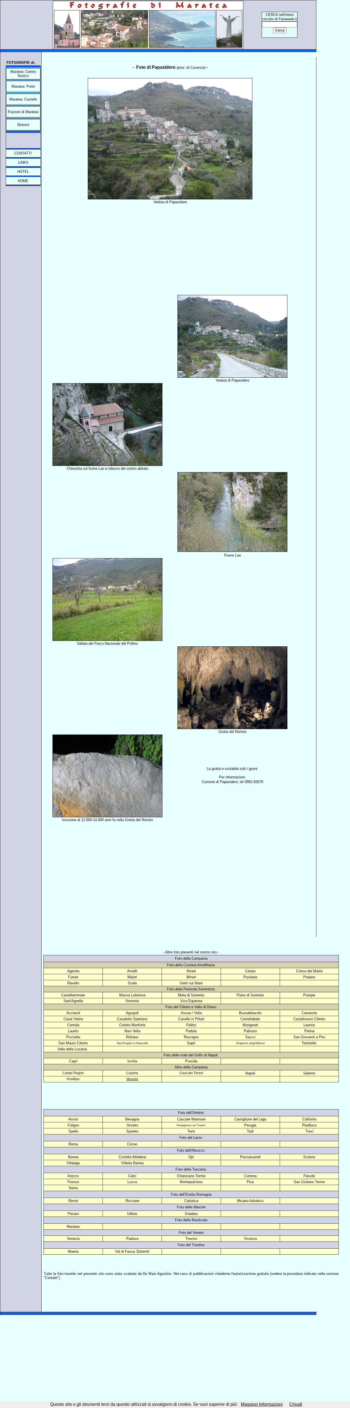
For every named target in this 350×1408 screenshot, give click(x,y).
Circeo (132, 1144)
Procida (191, 1061)
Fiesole (309, 1176)
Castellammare (73, 995)
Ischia (132, 1061)
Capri (73, 1061)
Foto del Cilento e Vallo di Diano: (191, 1007)
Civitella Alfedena (132, 1157)
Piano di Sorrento (250, 995)
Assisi (73, 1119)
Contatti (51, 1278)
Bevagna (132, 1119)
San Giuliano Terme (309, 1182)
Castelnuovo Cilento (309, 1019)
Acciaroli (73, 1013)
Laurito (73, 1031)
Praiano (309, 977)
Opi (191, 1157)
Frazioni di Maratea (23, 112)
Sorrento (132, 1001)
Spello (73, 1131)
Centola (73, 1025)
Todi (250, 1131)
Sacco (250, 1037)
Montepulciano (191, 1182)
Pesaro (73, 1214)
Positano (250, 977)
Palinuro (250, 1031)
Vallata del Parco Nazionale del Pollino (107, 643)
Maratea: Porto (23, 86)
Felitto (191, 1025)
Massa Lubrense (132, 995)
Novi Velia (132, 1031)
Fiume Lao (232, 555)
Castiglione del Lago (250, 1119)
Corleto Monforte (132, 1025)
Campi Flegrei (73, 1073)
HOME (23, 181)
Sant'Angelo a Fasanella (132, 1043)
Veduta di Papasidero (170, 202)
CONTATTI (23, 153)
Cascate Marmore (191, 1119)
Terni (191, 1131)
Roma (73, 1144)
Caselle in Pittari (191, 1019)
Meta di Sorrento (191, 995)
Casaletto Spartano (132, 1019)
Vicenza (250, 1239)
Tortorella (309, 1043)
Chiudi (295, 1404)
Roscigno (191, 1037)
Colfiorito (309, 1119)
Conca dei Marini (309, 971)
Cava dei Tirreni (191, 1073)
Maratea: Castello (23, 99)
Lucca (132, 1182)
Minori (191, 977)
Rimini (73, 1201)
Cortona (250, 1176)
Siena (73, 1188)
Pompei (309, 995)
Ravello (73, 983)
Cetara (250, 971)
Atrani (191, 971)
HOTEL (23, 172)
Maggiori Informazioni (262, 1404)
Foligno (73, 1125)
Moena (73, 1251)
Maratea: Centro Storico (23, 74)
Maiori (132, 977)
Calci (132, 1176)
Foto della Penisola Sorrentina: (191, 989)
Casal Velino (73, 1019)
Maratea (73, 1227)
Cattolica (191, 1201)
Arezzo (73, 1176)
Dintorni (23, 125)
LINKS (23, 162)
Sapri (191, 1043)
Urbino (132, 1214)
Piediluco (309, 1125)
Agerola (73, 971)
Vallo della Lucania (72, 1049)
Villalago (73, 1163)
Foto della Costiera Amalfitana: (191, 965)
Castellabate (250, 1019)
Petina (309, 1031)
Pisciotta (73, 1037)
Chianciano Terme (191, 1176)
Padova (132, 1239)
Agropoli (132, 1013)
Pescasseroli (250, 1157)
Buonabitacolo (250, 1013)
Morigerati (250, 1025)
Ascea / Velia (191, 1013)
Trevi (309, 1131)
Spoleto (132, 1131)
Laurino (309, 1025)
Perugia (250, 1125)
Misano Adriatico (250, 1201)
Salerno (309, 1073)
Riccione (132, 1201)
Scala (132, 983)
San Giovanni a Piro (309, 1037)
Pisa (250, 1182)
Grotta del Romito (232, 732)
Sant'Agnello (73, 1001)
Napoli (250, 1073)
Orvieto (132, 1125)
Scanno (309, 1157)
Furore (73, 977)
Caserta (132, 1073)
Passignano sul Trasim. (191, 1125)
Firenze (73, 1182)
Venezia (73, 1239)
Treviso (191, 1239)
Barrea (73, 1157)
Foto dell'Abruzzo (190, 1150)
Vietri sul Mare (191, 983)
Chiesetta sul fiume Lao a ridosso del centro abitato (107, 468)
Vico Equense (191, 1001)
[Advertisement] (169, 240)
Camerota (309, 1013)
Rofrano (132, 1037)
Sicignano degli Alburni (250, 1043)
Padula (191, 1031)
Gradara (191, 1214)
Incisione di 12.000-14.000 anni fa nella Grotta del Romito (107, 820)
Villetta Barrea (132, 1163)
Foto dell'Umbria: (191, 1113)
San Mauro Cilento (73, 1043)
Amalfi (132, 971)
